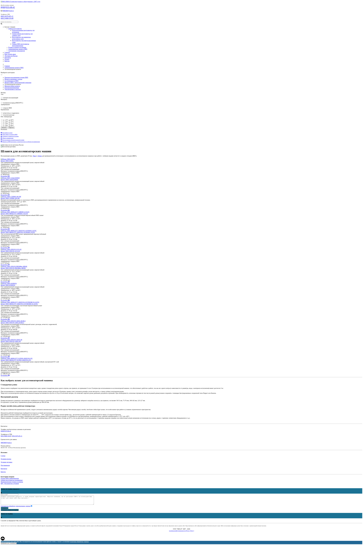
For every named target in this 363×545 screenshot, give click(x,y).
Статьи (3, 456)
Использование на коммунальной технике (13, 140)
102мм (40, 156)
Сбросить (11, 127)
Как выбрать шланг (7, 132)
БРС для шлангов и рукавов (10, 483)
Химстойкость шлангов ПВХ (9, 134)
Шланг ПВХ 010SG (7, 161)
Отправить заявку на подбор (10, 510)
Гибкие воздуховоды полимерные (12, 480)
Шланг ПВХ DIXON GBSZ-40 (11, 341)
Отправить (5, 508)
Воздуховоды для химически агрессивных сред (21, 38)
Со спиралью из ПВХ (12, 81)
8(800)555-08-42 (8, 7)
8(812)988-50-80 (7, 18)
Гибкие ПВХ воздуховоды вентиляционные (20, 44)
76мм (34, 156)
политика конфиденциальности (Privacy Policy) (181, 530)
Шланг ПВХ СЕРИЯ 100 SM (10, 198)
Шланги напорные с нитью (13, 79)
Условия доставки (6, 462)
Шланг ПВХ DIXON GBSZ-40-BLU (12, 322)
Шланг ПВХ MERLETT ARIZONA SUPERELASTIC (18, 232)
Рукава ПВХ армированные (10, 478)
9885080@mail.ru (8, 11)
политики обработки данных (79, 541)
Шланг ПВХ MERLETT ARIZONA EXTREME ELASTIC (19, 304)
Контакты (4, 468)
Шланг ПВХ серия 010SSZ (9, 179)
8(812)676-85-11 (7, 16)
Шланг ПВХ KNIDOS (8, 285)
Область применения (7, 138)
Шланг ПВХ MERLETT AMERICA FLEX (14, 213)
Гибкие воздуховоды (15, 28)
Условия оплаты (6, 459)
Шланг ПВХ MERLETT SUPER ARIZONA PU (16, 360)
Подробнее (4, 176)
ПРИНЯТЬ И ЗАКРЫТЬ (9, 543)
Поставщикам (5, 465)
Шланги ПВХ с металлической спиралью (18, 82)
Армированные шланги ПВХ (17, 49)
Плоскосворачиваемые (12, 87)
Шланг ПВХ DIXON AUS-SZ (10, 251)
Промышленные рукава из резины (12, 482)
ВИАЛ (23, 1)
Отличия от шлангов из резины (10, 136)
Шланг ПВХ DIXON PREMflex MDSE (13, 268)
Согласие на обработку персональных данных (16, 506)
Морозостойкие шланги (12, 86)
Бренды (3, 472)
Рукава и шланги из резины (17, 47)
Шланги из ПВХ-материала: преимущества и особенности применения (21, 141)
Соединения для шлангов (16, 51)
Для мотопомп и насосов (13, 89)
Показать (4, 127)
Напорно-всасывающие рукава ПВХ (16, 77)
